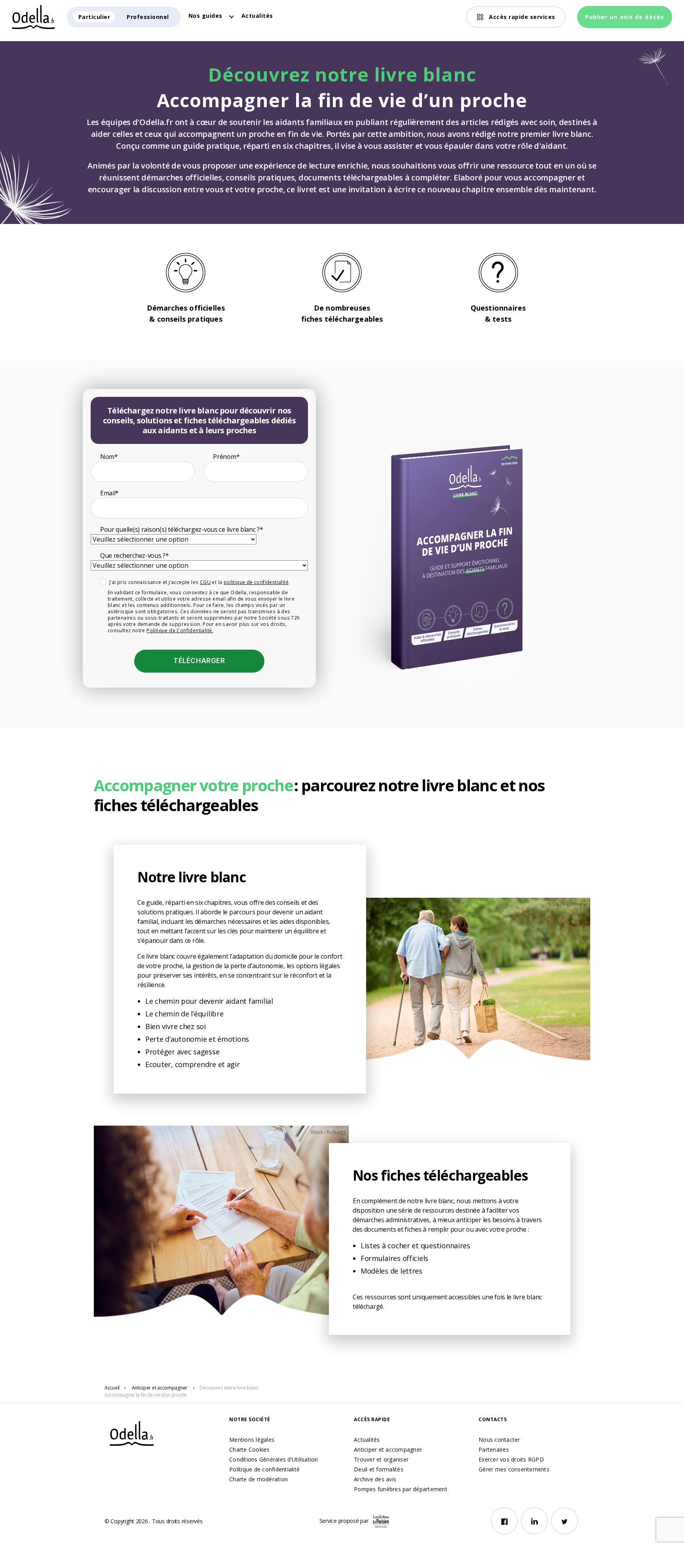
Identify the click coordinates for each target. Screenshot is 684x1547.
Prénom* (226, 456)
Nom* (109, 456)
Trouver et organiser (381, 1459)
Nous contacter (499, 1439)
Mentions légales (251, 1439)
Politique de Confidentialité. (179, 630)
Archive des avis (375, 1479)
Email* (109, 493)
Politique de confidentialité (264, 1469)
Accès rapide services (522, 17)
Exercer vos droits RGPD (511, 1459)
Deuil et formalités (378, 1469)
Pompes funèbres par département (400, 1489)
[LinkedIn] (534, 1520)
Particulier (94, 17)
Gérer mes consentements (514, 1469)
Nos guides (205, 15)
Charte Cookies (249, 1449)
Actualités (257, 15)
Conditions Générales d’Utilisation (273, 1459)
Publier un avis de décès (624, 17)
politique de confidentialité (256, 582)
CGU (205, 582)
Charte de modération (258, 1479)
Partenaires (494, 1449)
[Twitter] (564, 1520)
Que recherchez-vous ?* (134, 555)
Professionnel (148, 17)
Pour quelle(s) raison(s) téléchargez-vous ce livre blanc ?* (181, 529)
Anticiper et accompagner (388, 1449)
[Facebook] (504, 1520)
